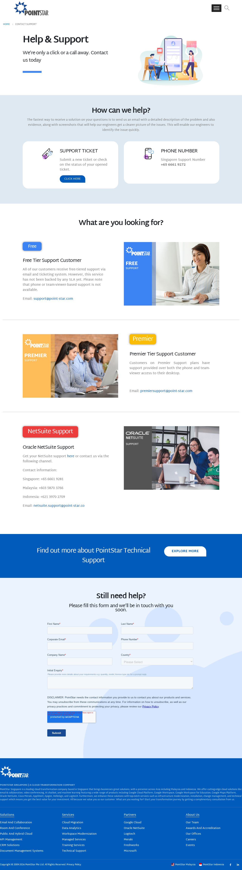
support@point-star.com (53, 299)
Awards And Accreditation (203, 828)
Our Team (192, 822)
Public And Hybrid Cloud (16, 834)
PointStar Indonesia (213, 865)
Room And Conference (15, 828)
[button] (227, 8)
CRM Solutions (9, 845)
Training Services (73, 845)
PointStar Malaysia (185, 865)
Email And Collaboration (16, 822)
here (70, 456)
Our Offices (193, 834)
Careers (191, 839)
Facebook (230, 864)
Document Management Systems (21, 851)
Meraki (128, 839)
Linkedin (237, 864)
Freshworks (131, 845)
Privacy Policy (74, 865)
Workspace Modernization (79, 834)
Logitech (129, 834)
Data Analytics (71, 828)
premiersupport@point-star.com (166, 391)
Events (190, 845)
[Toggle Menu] (216, 8)
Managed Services (74, 839)
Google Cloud (132, 822)
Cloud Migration (72, 822)
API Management (11, 839)
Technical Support (74, 851)
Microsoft (130, 851)
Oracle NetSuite (134, 828)
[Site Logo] (31, 8)
